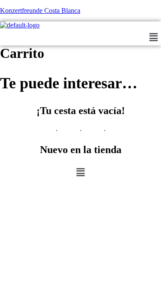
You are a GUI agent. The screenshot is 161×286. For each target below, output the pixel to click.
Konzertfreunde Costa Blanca (40, 10)
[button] (153, 37)
